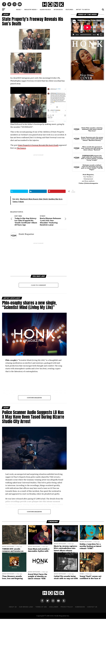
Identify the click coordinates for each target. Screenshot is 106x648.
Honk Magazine (26, 234)
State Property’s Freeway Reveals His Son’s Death (38, 145)
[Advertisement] (38, 170)
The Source (21, 148)
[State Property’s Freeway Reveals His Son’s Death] (25, 73)
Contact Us (92, 607)
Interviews (58, 9)
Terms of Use (41, 607)
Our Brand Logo (26, 607)
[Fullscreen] (101, 35)
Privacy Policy (67, 607)
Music (18, 9)
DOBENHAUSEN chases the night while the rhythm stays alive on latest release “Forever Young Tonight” (92, 158)
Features (69, 9)
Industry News (30, 9)
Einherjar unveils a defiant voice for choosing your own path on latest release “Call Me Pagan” (92, 167)
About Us (13, 607)
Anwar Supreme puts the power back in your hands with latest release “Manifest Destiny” (92, 138)
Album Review (45, 9)
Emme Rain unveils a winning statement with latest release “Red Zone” (92, 129)
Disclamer (53, 607)
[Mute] (98, 35)
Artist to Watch (83, 9)
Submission (80, 607)
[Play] (73, 35)
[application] (87, 27)
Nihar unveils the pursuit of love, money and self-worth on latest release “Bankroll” (92, 148)
